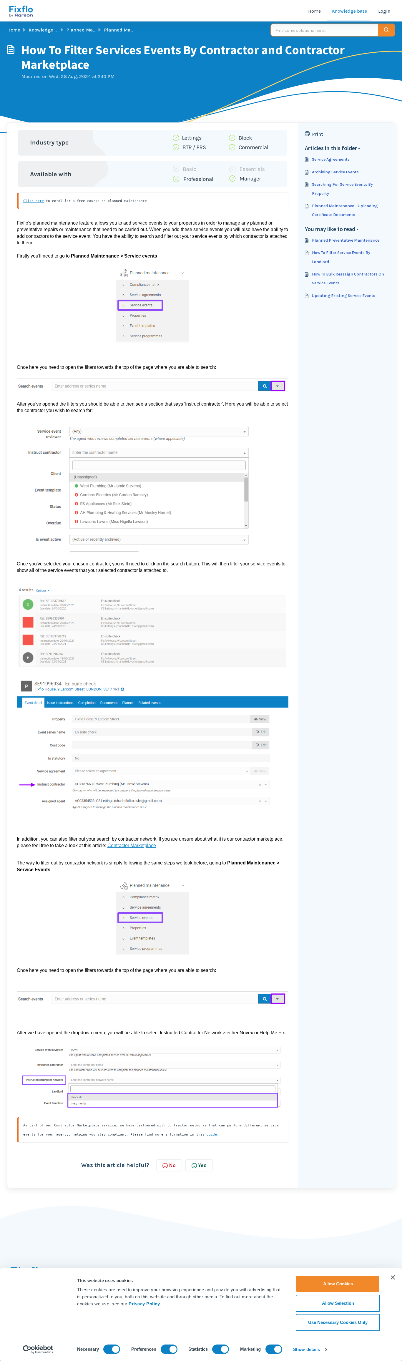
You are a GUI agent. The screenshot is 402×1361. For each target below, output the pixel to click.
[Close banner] (393, 1277)
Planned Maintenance (90, 30)
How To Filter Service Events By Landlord (341, 257)
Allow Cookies (338, 1283)
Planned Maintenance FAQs (134, 30)
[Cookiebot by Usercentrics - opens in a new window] (38, 1349)
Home (314, 11)
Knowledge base (349, 11)
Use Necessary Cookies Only (338, 1322)
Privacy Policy (144, 1303)
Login (384, 11)
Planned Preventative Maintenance (345, 240)
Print (317, 134)
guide (212, 1134)
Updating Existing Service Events (343, 295)
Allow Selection (338, 1303)
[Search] (386, 30)
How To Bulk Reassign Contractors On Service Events (348, 279)
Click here (33, 201)
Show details (306, 1349)
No (172, 1165)
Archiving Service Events (335, 172)
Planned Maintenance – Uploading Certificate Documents (345, 210)
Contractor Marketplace (131, 845)
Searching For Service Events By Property (342, 189)
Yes (202, 1165)
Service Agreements (331, 159)
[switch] (169, 1349)
